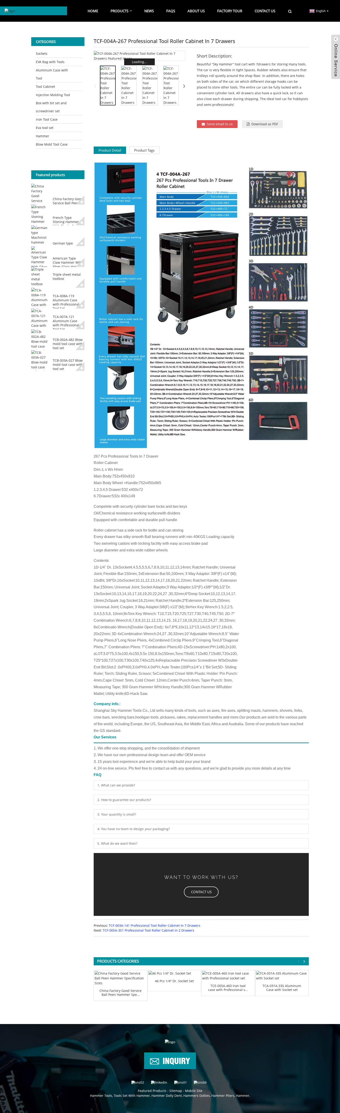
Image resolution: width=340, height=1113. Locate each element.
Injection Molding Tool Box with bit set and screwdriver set (53, 103)
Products (119, 11)
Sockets (41, 53)
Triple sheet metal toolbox (67, 276)
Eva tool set (44, 127)
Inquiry (176, 1060)
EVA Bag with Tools (50, 62)
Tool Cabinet (45, 86)
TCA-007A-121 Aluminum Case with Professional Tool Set (66, 323)
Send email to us (220, 124)
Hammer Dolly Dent (166, 1095)
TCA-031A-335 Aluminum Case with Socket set (282, 988)
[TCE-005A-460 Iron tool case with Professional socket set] (228, 976)
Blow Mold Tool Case (52, 144)
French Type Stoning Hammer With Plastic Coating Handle (68, 223)
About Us (196, 11)
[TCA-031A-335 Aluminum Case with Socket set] (282, 976)
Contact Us (265, 11)
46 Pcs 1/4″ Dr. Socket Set (174, 981)
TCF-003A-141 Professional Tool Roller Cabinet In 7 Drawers (154, 925)
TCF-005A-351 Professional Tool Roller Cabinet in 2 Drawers (148, 930)
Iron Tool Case (47, 119)
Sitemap (175, 1091)
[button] (201, 892)
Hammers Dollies (196, 1095)
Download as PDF (264, 124)
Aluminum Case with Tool (52, 74)
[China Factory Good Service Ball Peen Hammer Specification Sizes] (121, 978)
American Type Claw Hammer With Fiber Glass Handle (68, 262)
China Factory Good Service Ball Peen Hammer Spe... (120, 993)
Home (93, 11)
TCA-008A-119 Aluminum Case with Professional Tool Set (66, 302)
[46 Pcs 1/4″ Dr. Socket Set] (174, 973)
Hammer (42, 136)
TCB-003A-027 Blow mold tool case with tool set (68, 364)
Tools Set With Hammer (132, 1095)
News (149, 11)
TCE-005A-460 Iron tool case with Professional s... (228, 988)
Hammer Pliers (222, 1095)
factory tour (229, 11)
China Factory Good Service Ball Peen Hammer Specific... (68, 203)
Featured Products (152, 1091)
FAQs (170, 11)
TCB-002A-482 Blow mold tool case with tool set (68, 343)
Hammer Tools (101, 1095)
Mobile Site (193, 1091)
